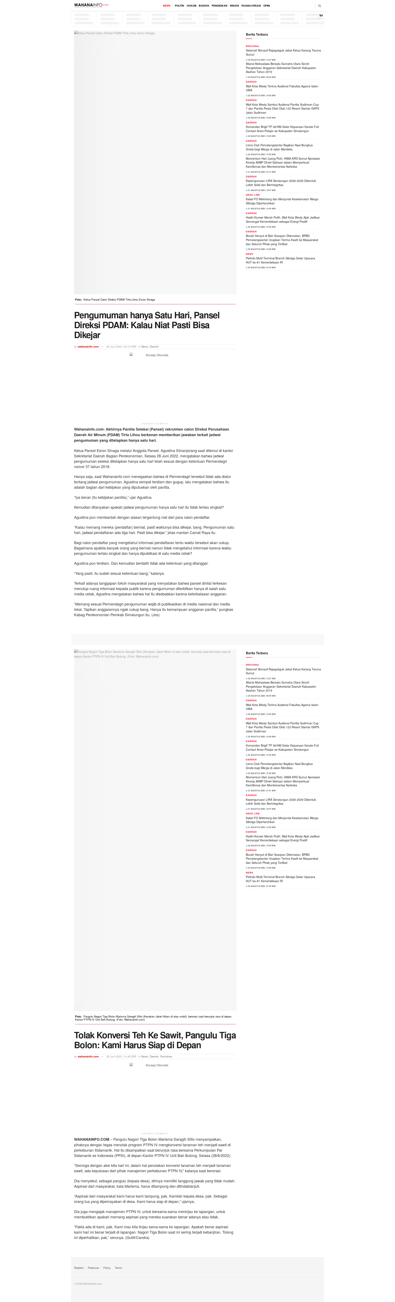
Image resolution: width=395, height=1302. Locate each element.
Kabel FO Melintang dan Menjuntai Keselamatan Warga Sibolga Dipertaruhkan (282, 201)
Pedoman (93, 1268)
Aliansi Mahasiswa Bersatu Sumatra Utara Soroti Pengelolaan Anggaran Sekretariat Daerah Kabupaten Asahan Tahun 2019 (281, 68)
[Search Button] (319, 5)
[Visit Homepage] (91, 5)
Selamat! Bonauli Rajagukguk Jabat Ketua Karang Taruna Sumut (283, 52)
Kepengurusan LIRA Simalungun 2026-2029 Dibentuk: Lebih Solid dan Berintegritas (281, 183)
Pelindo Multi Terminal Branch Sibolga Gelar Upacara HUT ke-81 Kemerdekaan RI (280, 260)
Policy (107, 1268)
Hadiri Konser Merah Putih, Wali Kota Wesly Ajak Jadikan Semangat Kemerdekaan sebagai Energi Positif (283, 219)
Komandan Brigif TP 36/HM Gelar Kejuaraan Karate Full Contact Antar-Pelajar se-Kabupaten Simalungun (282, 129)
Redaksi (79, 1268)
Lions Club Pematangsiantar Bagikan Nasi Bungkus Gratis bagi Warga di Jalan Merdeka (279, 147)
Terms (118, 1268)
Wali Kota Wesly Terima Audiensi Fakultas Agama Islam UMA (282, 88)
